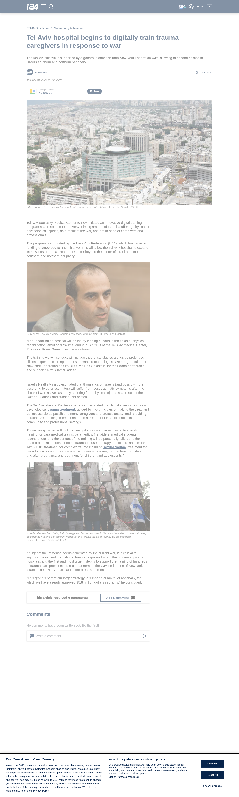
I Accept (212, 763)
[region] (119, 775)
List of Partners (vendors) (124, 777)
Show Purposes (212, 785)
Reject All (212, 774)
